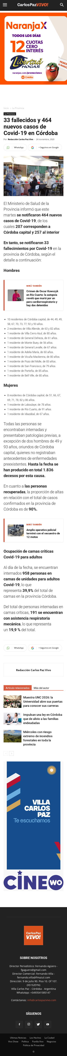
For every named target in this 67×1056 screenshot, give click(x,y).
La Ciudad (49, 1037)
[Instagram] (28, 1024)
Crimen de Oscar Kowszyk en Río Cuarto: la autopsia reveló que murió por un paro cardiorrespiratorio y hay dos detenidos (42, 298)
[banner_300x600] (33, 868)
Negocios (51, 1041)
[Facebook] (19, 1024)
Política (25, 1041)
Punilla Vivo (37, 1041)
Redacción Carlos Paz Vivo (20, 139)
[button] (62, 5)
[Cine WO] (33, 889)
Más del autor (41, 688)
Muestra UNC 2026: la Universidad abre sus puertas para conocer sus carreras (43, 701)
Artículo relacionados (17, 688)
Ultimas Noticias (18, 1037)
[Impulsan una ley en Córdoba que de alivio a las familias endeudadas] (12, 719)
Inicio (6, 108)
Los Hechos (35, 1037)
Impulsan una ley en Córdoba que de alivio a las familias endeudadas (42, 719)
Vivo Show (13, 1041)
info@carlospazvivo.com (41, 1000)
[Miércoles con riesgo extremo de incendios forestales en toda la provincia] (12, 736)
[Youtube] (47, 1024)
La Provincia (18, 108)
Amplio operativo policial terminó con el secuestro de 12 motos (43, 533)
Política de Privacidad (33, 1045)
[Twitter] (38, 1024)
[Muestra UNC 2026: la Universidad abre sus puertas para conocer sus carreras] (12, 701)
